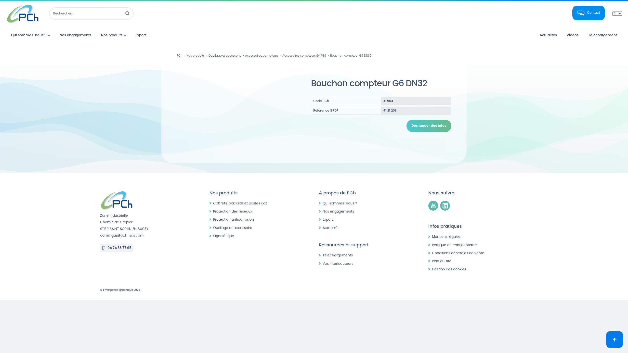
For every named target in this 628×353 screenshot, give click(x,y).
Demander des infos (428, 125)
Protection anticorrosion (233, 219)
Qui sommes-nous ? (340, 203)
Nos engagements (338, 211)
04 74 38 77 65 (119, 248)
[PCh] (22, 13)
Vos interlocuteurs (338, 263)
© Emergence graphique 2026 (120, 290)
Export (328, 219)
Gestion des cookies (449, 269)
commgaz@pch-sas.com (122, 235)
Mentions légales (446, 237)
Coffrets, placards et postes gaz (240, 203)
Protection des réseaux (232, 211)
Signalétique (223, 236)
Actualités (331, 228)
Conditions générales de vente (458, 253)
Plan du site (441, 261)
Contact (593, 12)
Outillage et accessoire (232, 228)
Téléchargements (338, 255)
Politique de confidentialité (454, 245)
